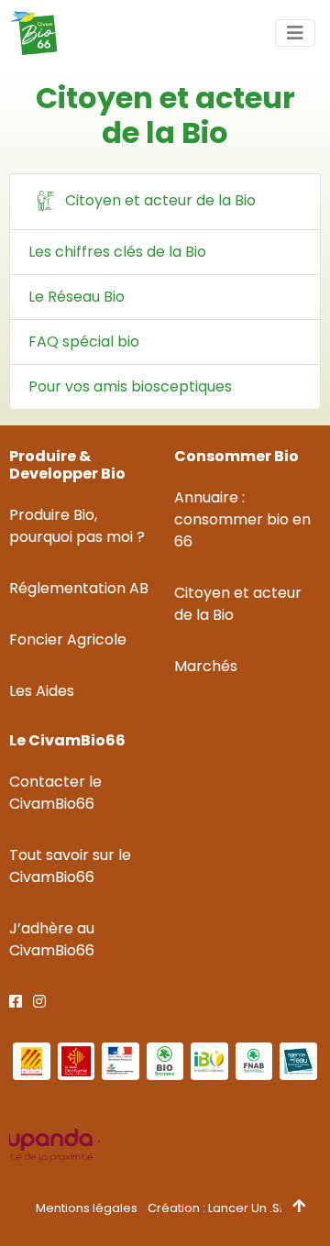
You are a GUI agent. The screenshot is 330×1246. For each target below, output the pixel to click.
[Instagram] (39, 1001)
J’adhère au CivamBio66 (51, 939)
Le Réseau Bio (76, 296)
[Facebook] (15, 1001)
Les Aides (41, 690)
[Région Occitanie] (76, 1061)
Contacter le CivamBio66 (55, 792)
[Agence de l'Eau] (298, 1061)
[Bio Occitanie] (165, 1061)
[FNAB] (254, 1061)
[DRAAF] (120, 1061)
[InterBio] (209, 1061)
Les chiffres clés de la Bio (117, 251)
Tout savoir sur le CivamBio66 (70, 866)
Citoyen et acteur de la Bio (158, 200)
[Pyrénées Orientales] (31, 1061)
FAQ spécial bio (83, 341)
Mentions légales (87, 1208)
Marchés (205, 666)
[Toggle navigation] (295, 33)
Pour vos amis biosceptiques (130, 386)
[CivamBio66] (31, 33)
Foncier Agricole (67, 639)
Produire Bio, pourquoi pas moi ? (77, 525)
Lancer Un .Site (251, 1208)
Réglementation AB (78, 588)
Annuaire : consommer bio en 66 (242, 519)
